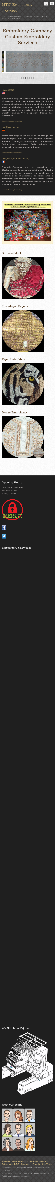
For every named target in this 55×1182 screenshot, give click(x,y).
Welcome (8, 90)
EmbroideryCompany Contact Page (12, 121)
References (7, 1164)
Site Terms (47, 1164)
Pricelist (36, 1164)
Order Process (19, 1161)
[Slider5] (27, 72)
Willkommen (10, 127)
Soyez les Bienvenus (15, 158)
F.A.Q (16, 1164)
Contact (25, 1164)
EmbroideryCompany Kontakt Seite (12, 152)
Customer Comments (38, 1161)
